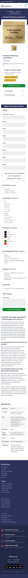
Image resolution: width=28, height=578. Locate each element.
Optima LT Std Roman (9, 220)
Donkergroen (10, 241)
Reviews (3, 477)
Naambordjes (4, 517)
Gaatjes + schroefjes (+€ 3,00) (11, 258)
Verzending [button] (9, 91)
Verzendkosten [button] (10, 95)
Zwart (8, 232)
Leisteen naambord (5, 503)
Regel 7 (4, 157)
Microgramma (8, 217)
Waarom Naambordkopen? (7, 1)
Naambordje (4, 513)
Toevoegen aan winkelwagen (14, 309)
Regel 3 (4, 128)
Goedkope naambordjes (6, 488)
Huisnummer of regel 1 (8, 114)
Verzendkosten (4, 467)
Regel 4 (4, 135)
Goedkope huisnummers (6, 486)
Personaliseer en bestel (14, 85)
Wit (7, 245)
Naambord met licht (5, 505)
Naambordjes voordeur (6, 520)
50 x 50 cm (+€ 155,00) (9, 193)
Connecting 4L (7, 207)
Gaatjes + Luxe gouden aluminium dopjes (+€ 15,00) (14, 261)
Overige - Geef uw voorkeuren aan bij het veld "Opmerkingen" (14, 278)
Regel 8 (4, 164)
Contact (9, 559)
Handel (6, 213)
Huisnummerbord (5, 498)
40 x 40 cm (7, 189)
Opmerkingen (6, 297)
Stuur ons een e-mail (10, 80)
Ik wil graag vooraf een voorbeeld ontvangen (14, 288)
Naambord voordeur (5, 507)
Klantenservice (5, 464)
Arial (5, 202)
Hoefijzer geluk (4, 490)
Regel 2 (4, 121)
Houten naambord (5, 492)
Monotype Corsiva (7, 218)
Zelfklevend (7, 257)
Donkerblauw (10, 234)
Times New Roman (8, 222)
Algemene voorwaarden (6, 471)
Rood (8, 243)
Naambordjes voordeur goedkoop (8, 522)
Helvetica (6, 215)
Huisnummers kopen (5, 501)
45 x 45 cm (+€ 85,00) (9, 191)
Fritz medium (7, 211)
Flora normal (7, 209)
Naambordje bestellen (6, 515)
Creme (8, 239)
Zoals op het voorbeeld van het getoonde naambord (13, 273)
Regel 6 (4, 150)
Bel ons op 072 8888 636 (11, 77)
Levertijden (3, 469)
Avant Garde (7, 203)
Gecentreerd (7, 276)
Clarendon (6, 205)
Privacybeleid (4, 475)
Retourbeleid (4, 473)
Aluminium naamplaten (6, 484)
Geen (5, 263)
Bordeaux (9, 236)
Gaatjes (6, 255)
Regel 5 (4, 143)
